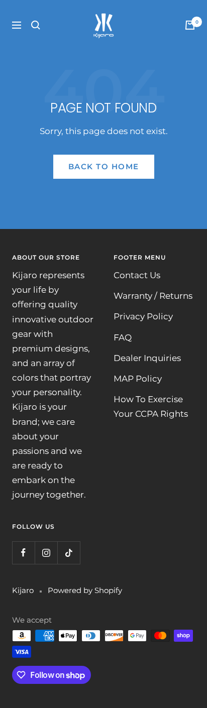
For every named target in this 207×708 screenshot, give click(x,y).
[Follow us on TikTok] (68, 552)
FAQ (123, 337)
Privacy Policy (143, 316)
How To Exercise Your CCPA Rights (151, 406)
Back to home (103, 166)
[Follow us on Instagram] (46, 552)
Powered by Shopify (85, 590)
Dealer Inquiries (147, 358)
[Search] (35, 25)
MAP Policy (138, 379)
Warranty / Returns (153, 296)
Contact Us (137, 275)
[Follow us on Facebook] (23, 552)
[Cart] (190, 25)
